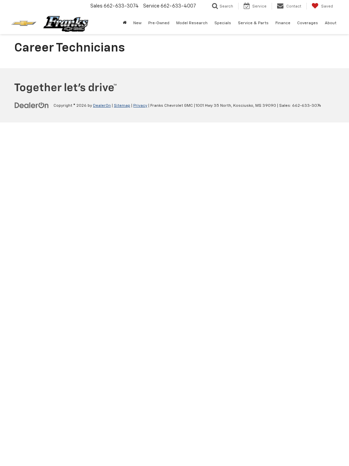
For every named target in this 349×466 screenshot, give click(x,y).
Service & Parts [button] (253, 23)
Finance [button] (282, 23)
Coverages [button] (307, 23)
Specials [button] (222, 23)
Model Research (192, 23)
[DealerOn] (31, 105)
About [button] (330, 23)
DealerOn (102, 106)
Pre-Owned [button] (158, 23)
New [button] (137, 23)
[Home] (124, 23)
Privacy (140, 106)
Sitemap (122, 106)
